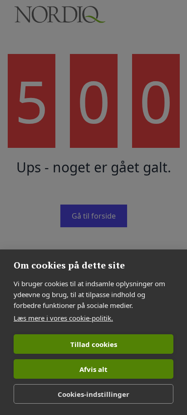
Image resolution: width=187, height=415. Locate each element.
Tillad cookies (93, 344)
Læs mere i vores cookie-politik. (63, 317)
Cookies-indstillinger (93, 394)
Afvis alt (93, 369)
